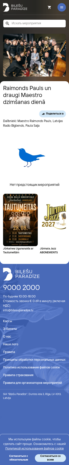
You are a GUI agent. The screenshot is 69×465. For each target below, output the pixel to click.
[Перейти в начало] (21, 274)
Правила (9, 352)
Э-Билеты (10, 329)
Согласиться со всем (50, 458)
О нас (7, 336)
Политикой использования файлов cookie (34, 448)
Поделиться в (55, 113)
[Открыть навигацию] (62, 7)
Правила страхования (18, 375)
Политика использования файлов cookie (31, 367)
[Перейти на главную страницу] (15, 7)
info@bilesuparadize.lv (18, 310)
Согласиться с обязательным (18, 458)
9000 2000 (21, 288)
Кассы (7, 321)
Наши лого (10, 344)
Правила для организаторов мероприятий (32, 383)
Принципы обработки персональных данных (34, 359)
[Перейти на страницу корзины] (44, 7)
